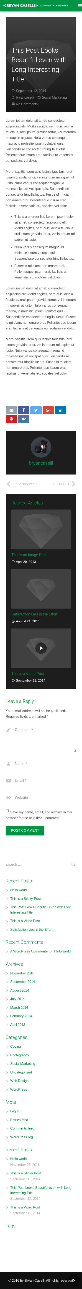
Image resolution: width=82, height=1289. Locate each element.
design (15, 388)
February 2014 (21, 1016)
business (42, 1235)
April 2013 (17, 1025)
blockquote (12, 1236)
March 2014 (19, 1007)
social (57, 388)
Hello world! (19, 890)
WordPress (18, 1089)
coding (60, 1235)
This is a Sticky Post (25, 899)
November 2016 (22, 973)
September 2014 (22, 982)
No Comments (27, 104)
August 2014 (19, 990)
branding (25, 1236)
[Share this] (23, 410)
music (52, 1243)
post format (48, 1249)
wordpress (13, 394)
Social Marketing (54, 97)
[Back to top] (73, 1280)
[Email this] (11, 410)
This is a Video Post (27, 674)
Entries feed (19, 1120)
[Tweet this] (36, 410)
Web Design (19, 1081)
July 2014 (17, 999)
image (26, 388)
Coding (15, 1046)
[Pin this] (11, 419)
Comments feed (22, 1128)
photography (42, 388)
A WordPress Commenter (29, 951)
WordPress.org (21, 1137)
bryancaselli (25, 97)
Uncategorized (21, 1072)
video (12, 1256)
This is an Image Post (28, 555)
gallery (29, 1243)
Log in (14, 1111)
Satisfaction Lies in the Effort (34, 614)
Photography (19, 1055)
